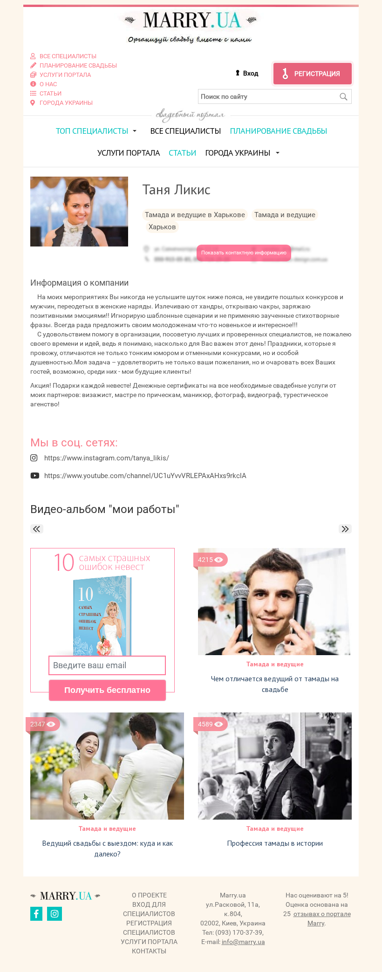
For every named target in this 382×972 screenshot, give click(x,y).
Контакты (149, 951)
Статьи (182, 152)
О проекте (149, 895)
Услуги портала (128, 152)
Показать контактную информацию (243, 253)
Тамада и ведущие (275, 664)
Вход (250, 73)
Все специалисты (185, 130)
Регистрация (317, 73)
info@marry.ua (243, 941)
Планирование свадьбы (278, 130)
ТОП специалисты (91, 130)
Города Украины (237, 152)
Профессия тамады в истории (275, 843)
